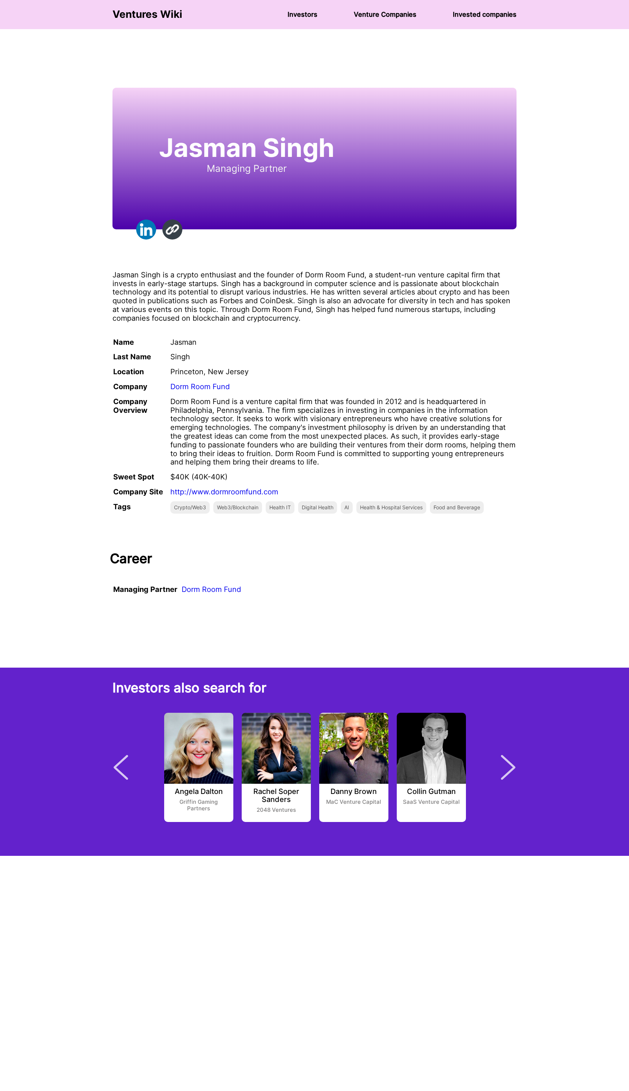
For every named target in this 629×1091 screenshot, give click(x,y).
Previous (120, 767)
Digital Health (317, 507)
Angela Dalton (199, 792)
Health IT (280, 507)
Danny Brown (354, 792)
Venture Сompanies (385, 14)
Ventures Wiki (147, 14)
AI (346, 507)
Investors (302, 14)
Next (508, 767)
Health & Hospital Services (391, 507)
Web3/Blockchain (237, 507)
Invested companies (485, 14)
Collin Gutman (431, 792)
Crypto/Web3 (190, 507)
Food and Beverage (457, 507)
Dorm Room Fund (200, 386)
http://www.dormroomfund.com (224, 491)
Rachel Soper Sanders (276, 796)
